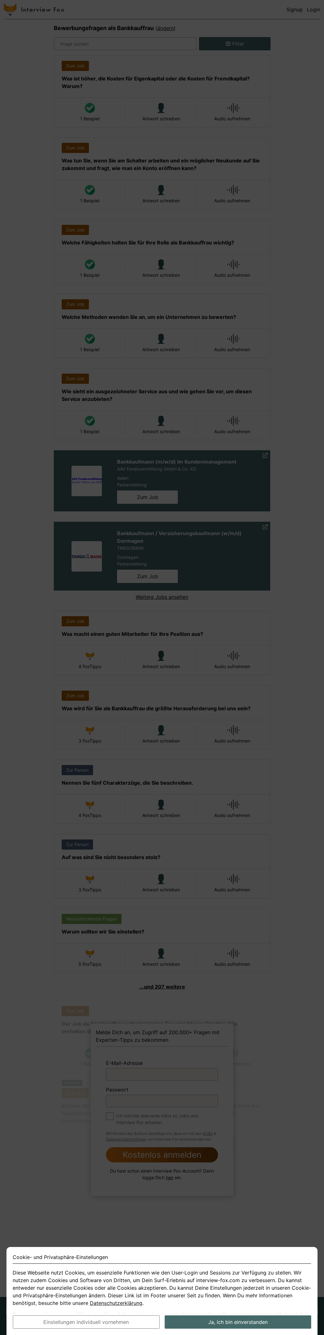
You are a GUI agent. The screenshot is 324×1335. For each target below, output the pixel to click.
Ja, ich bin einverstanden (238, 1322)
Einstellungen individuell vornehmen (86, 1322)
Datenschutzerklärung (116, 1303)
